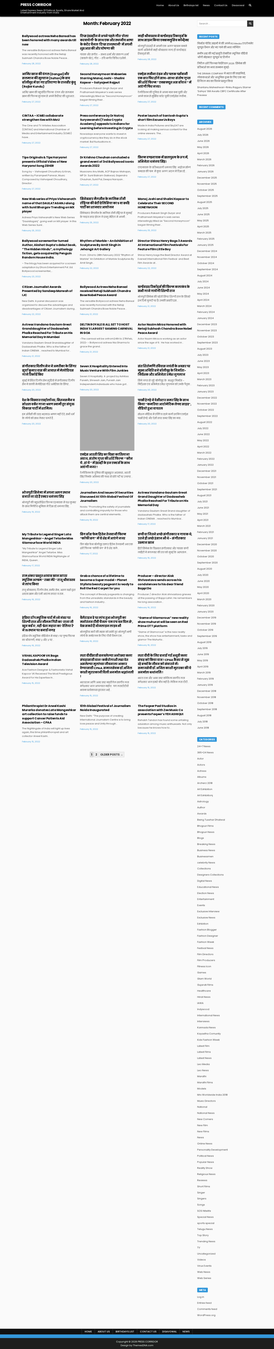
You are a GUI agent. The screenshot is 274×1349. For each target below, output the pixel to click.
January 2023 (205, 391)
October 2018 (205, 703)
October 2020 (205, 556)
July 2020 (202, 575)
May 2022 (203, 440)
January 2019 (205, 685)
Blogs (200, 838)
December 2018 (206, 691)
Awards (202, 813)
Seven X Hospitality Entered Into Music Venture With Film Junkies (104, 368)
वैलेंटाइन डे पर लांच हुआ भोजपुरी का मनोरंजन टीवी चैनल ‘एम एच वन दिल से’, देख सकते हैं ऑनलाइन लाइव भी (106, 622)
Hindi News (203, 997)
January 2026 (205, 171)
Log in (200, 1297)
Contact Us (220, 5)
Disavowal (238, 5)
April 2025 (203, 226)
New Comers (205, 1119)
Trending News (206, 1241)
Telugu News (205, 1229)
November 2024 (207, 257)
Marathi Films (205, 1082)
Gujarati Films (205, 985)
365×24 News (205, 752)
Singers (201, 1198)
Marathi (201, 1076)
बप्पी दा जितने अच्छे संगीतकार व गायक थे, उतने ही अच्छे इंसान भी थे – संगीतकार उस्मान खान (165, 538)
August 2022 (204, 422)
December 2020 (207, 544)
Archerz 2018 (204, 783)
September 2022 (207, 416)
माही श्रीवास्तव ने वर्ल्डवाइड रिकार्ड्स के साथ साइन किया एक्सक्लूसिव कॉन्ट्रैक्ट (163, 38)
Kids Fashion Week (208, 1040)
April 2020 (203, 593)
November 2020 (207, 550)
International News (208, 1015)
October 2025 (205, 190)
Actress (201, 771)
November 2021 (206, 477)
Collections (204, 868)
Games (201, 972)
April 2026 (203, 153)
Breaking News (206, 844)
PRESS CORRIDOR (36, 4)
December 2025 (207, 177)
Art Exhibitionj (205, 795)
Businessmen (205, 856)
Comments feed (207, 1309)
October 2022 (205, 410)
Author (201, 807)
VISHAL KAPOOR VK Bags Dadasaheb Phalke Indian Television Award (41, 659)
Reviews (202, 1180)
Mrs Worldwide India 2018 (212, 1095)
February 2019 (205, 678)
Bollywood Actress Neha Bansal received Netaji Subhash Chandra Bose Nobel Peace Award (105, 291)
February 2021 (205, 532)
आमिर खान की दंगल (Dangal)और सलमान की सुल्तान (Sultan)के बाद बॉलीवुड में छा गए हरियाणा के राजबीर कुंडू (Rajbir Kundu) (49, 80)
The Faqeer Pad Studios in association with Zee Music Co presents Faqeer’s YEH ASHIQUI (160, 710)
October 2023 (205, 336)
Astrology (203, 801)
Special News (205, 1217)
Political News (205, 1156)
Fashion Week (205, 942)
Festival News (205, 948)
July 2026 (202, 135)
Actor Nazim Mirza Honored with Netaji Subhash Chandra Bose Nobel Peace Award (165, 328)
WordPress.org (206, 1315)
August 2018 (204, 715)
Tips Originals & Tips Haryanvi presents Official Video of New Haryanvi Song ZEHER (44, 161)
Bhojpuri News (205, 832)
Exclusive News (206, 917)
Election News (205, 893)
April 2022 (203, 446)
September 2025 (207, 196)
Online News (204, 1143)
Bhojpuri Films (205, 826)
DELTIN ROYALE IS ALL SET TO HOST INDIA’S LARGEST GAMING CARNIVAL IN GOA (106, 328)
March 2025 (204, 232)
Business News (206, 850)
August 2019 (204, 642)
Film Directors (205, 954)
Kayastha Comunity (209, 1033)
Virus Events (204, 1266)
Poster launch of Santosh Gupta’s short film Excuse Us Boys (163, 117)
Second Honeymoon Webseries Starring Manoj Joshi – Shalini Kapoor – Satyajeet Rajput (103, 78)
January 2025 (205, 245)
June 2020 (203, 581)
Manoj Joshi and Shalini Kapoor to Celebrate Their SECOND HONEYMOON (163, 203)
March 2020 (204, 599)
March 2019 (204, 672)
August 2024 (204, 275)
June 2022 (203, 434)
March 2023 (204, 379)
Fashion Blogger (207, 929)
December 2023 (207, 324)
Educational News (208, 887)
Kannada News (206, 1027)
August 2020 (204, 569)
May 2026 (203, 147)
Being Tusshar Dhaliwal (211, 820)
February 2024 (206, 312)
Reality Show (204, 1168)
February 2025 (206, 239)
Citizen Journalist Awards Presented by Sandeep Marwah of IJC (47, 291)
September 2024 (207, 269)
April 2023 (203, 373)
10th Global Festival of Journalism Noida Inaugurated (105, 708)
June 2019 (203, 654)
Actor (200, 758)
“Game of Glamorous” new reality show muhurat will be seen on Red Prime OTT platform (163, 622)
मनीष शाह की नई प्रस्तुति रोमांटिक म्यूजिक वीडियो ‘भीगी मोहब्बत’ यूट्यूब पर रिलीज (222, 55)
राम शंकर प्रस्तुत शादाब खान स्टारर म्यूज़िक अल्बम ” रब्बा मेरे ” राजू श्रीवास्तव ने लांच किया (48, 580)
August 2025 (204, 202)
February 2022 (206, 459)
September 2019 (207, 636)
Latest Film (203, 1046)
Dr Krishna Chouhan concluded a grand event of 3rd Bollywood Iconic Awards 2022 (107, 161)
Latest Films (204, 1052)
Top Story (203, 1235)
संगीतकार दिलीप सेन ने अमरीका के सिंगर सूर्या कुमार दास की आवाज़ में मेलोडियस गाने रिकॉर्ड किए (49, 370)
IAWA (200, 1003)
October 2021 (205, 483)
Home (160, 5)
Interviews (203, 1021)
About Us (173, 5)
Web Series (107, 408)
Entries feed (204, 1303)
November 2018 (206, 697)
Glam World (204, 978)
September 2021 (207, 489)
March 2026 (204, 159)
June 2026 (203, 141)
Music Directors (206, 1101)
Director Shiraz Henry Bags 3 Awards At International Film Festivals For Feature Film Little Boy (165, 245)
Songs (201, 1204)
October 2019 (205, 630)
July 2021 (202, 501)
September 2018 (207, 709)
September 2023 (207, 342)
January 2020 (205, 611)
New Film (202, 1125)
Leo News (203, 1070)
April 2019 (202, 666)
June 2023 (203, 361)
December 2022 (207, 397)
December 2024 (207, 251)
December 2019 (206, 617)
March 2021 (204, 526)
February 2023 (206, 385)
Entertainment (205, 899)
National (202, 1107)
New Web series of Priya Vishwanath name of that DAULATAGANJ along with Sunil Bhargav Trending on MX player (49, 205)
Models (201, 1088)
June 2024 (203, 287)
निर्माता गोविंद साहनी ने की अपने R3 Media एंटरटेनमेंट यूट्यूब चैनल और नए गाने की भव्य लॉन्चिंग (225, 45)
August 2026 (204, 129)
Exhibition (202, 923)
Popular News (205, 1162)
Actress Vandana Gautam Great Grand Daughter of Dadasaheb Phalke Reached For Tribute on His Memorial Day (163, 498)
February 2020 (206, 605)
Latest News (204, 1058)
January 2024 (205, 318)
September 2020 (207, 562)
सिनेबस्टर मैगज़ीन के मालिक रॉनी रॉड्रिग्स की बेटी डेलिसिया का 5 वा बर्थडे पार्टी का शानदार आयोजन (105, 203)
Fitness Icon (204, 966)
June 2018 (203, 727)
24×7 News (203, 746)
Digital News (204, 881)
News (206, 5)
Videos (201, 1259)
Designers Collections (210, 874)
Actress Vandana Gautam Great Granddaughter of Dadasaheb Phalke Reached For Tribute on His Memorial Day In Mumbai (47, 330)
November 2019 (206, 623)
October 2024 (205, 263)
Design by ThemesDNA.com (137, 1345)
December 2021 (206, 471)
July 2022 (202, 428)
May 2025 (203, 220)
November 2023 (207, 330)
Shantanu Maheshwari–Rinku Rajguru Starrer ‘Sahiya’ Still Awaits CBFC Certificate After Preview (224, 91)
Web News (203, 1272)
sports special (205, 1223)
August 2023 (204, 348)
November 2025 (207, 184)
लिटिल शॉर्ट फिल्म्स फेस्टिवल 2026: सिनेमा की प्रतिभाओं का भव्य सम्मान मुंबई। (221, 65)
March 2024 (204, 306)
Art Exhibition (204, 789)
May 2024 (203, 294)
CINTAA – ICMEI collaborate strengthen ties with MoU (42, 117)
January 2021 (205, 538)
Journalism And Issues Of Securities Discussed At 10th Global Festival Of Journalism (106, 496)
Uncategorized (206, 1253)
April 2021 (202, 520)
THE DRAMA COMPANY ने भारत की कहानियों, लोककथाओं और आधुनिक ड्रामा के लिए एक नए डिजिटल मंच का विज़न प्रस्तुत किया (221, 77)
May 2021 (202, 514)
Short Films (203, 1186)
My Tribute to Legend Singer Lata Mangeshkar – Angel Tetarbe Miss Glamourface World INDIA (47, 538)
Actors (201, 765)
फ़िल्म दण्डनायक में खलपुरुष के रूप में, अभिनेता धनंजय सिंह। (163, 159)
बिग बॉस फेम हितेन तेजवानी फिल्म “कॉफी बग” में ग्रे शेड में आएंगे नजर (103, 536)
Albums (201, 777)
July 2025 (202, 208)
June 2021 (203, 507)
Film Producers (206, 960)
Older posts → (111, 754)
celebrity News (206, 862)
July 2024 (203, 281)
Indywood (203, 1009)
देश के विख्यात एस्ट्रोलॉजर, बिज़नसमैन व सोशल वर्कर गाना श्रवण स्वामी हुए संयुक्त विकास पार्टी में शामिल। (48, 404)
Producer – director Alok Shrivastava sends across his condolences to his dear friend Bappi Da (160, 582)
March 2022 (204, 452)
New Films (203, 1131)
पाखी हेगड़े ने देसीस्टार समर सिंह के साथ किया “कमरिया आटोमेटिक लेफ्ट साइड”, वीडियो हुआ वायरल (164, 404)
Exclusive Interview (208, 911)
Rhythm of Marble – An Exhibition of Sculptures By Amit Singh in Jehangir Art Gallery (106, 245)
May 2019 (202, 660)
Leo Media (203, 1064)
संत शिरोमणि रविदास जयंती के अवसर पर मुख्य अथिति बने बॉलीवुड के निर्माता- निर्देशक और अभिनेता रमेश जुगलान (164, 370)
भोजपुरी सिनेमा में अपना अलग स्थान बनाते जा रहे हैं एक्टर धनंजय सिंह (46, 494)
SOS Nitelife (204, 1211)
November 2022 (207, 403)
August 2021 (204, 495)
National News (206, 1113)
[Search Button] (250, 5)
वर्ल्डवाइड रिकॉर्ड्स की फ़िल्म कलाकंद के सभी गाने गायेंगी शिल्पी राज (164, 289)
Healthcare (204, 991)
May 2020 (203, 587)
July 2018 (202, 721)
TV (198, 1247)
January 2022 (205, 465)
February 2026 (206, 165)
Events (201, 905)
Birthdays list (191, 5)
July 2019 (202, 648)
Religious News (206, 1174)
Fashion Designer (207, 936)
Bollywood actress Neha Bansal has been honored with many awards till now (49, 40)
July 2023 (202, 355)
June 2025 (203, 214)
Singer (201, 1192)
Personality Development (212, 1149)
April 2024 (203, 300)
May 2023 (203, 367)
